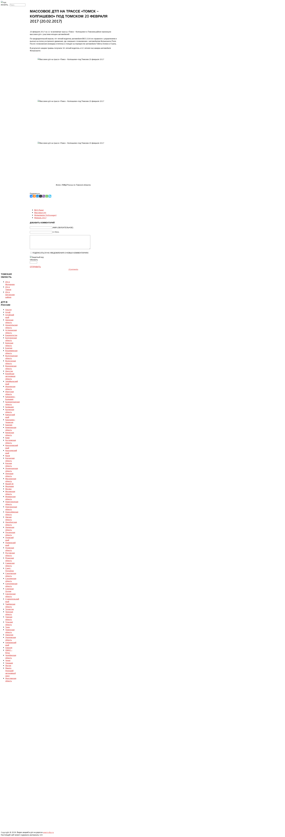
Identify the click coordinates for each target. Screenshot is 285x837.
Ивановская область (10, 387)
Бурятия (8, 348)
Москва (8, 489)
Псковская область (9, 549)
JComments (73, 269)
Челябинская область (10, 656)
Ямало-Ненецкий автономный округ (10, 672)
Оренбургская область (11, 523)
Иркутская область (9, 392)
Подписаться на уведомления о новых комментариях (61, 252)
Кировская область (9, 433)
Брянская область (9, 344)
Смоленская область (10, 595)
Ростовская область (10, 554)
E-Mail (56, 232)
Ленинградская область (11, 469)
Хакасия (8, 647)
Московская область (10, 492)
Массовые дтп (40, 212)
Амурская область (9, 321)
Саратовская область (10, 574)
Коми (7, 437)
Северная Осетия (9, 590)
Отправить (35, 266)
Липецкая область (9, 474)
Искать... (5, 4)
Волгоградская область (11, 357)
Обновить (34, 259)
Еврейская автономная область (10, 376)
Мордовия (9, 486)
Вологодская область (10, 362)
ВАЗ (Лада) (39, 210)
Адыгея (8, 309)
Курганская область (10, 459)
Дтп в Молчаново (10, 283)
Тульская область (9, 623)
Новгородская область (11, 508)
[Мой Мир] (37, 196)
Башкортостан (11, 335)
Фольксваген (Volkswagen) (45, 215)
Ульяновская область (10, 638)
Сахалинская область (10, 579)
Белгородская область (11, 339)
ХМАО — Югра (8, 651)
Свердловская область (11, 584)
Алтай (7, 312)
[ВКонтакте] (31, 196)
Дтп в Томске (8, 288)
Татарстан (9, 609)
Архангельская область (11, 326)
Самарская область (10, 564)
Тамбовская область (10, 605)
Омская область (8, 518)
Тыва (7, 627)
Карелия (8, 425)
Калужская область (9, 410)
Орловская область (9, 528)
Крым (7, 455)
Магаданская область (10, 479)
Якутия (8, 665)
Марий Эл (9, 483)
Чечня (7, 660)
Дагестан (9, 371)
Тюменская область (10, 631)
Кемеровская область (10, 428)
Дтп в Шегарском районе (10, 294)
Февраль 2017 (40, 217)
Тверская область (9, 613)
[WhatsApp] (46, 196)
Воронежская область (10, 367)
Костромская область (10, 441)
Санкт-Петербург (9, 569)
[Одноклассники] (34, 196)
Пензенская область (10, 533)
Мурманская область (10, 497)
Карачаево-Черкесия (10, 421)
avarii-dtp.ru (48, 832)
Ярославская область (10, 679)
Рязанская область (9, 559)
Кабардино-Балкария (10, 398)
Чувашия (9, 663)
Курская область (8, 464)
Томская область (8, 618)
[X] (40, 196)
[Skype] (50, 196)
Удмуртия (9, 635)
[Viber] (43, 196)
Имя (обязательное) (63, 227)
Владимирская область (11, 351)
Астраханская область (11, 331)
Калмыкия (9, 407)
